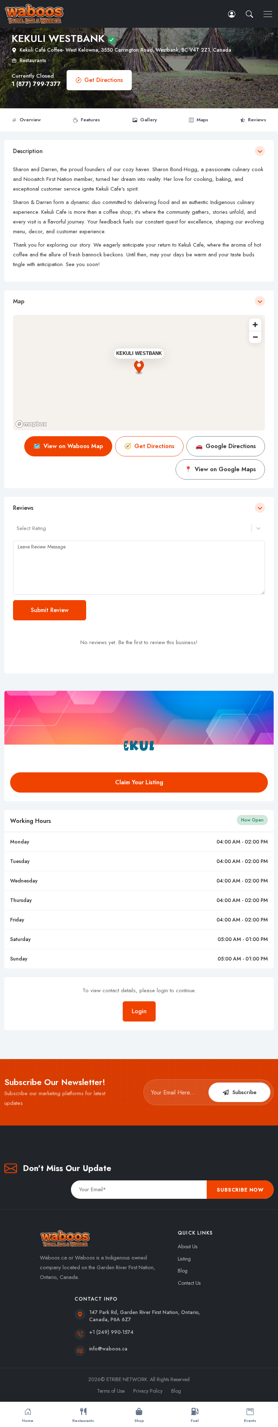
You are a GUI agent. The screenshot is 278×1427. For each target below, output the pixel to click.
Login (139, 1011)
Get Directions (103, 80)
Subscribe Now (240, 1189)
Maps (202, 119)
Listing (184, 1258)
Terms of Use (111, 1391)
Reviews (257, 119)
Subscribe (244, 1092)
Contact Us (189, 1283)
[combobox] (17, 528)
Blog (183, 1270)
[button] (250, 14)
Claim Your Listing (139, 782)
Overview (30, 119)
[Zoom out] (255, 337)
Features (90, 119)
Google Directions (225, 446)
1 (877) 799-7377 (36, 84)
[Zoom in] (255, 324)
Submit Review (49, 610)
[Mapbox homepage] (31, 424)
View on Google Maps (220, 469)
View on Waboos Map (68, 446)
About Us (188, 1246)
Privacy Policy (148, 1391)
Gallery (148, 119)
